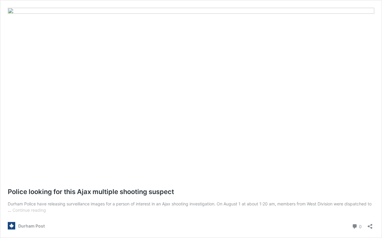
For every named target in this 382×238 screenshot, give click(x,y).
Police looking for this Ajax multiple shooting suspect (91, 192)
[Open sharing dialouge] (370, 224)
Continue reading (29, 210)
